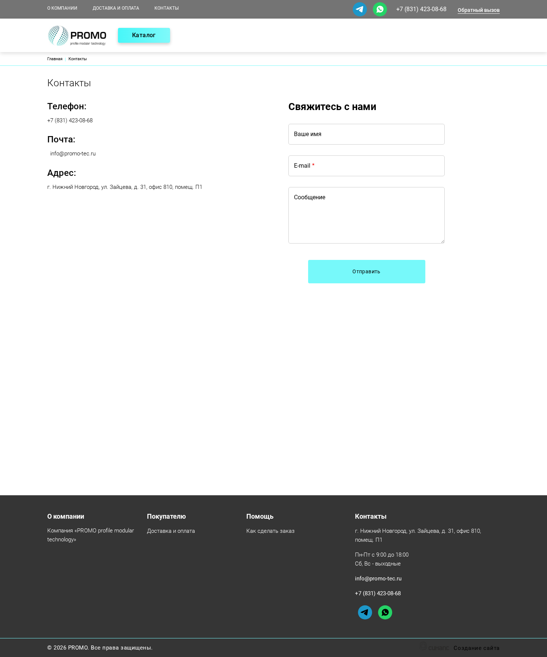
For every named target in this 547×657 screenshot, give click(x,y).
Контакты (166, 8)
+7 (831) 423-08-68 (421, 9)
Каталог (144, 35)
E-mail (302, 165)
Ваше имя (308, 134)
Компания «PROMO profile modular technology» (90, 535)
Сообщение (309, 197)
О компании (62, 8)
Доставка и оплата (116, 8)
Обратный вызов (479, 10)
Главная (55, 59)
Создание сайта (477, 648)
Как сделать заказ (270, 531)
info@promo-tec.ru (73, 153)
